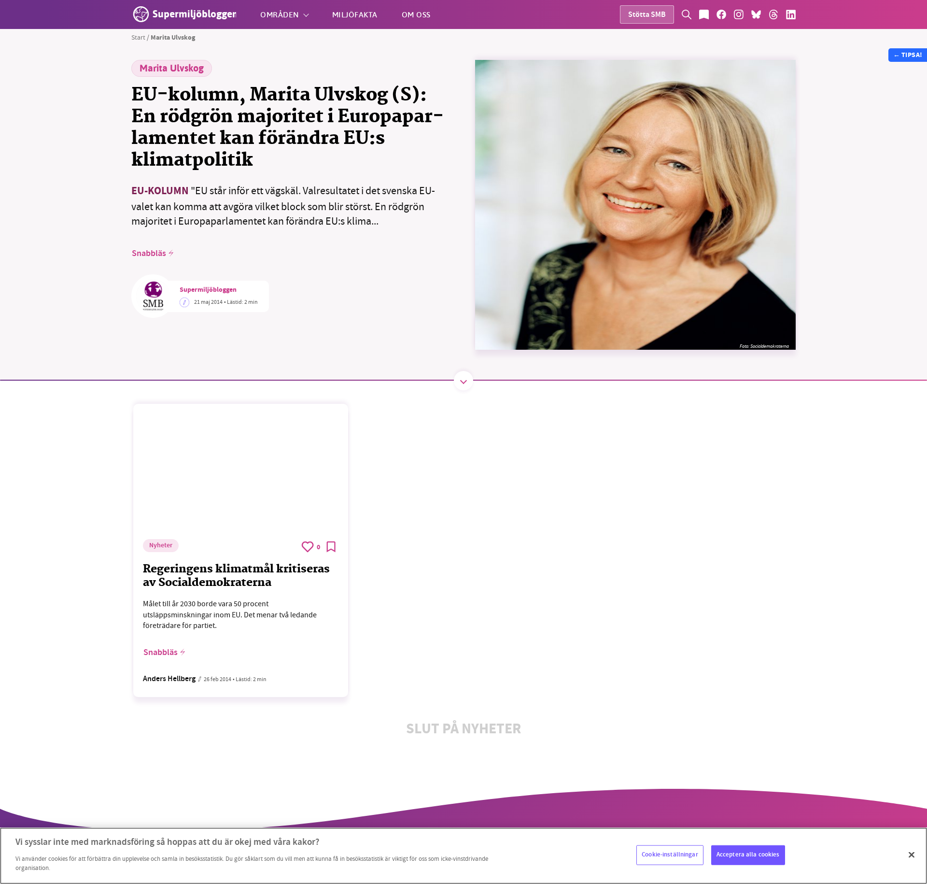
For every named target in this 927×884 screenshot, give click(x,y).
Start (138, 37)
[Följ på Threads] (773, 14)
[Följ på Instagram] (739, 14)
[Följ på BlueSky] (756, 14)
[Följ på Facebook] (721, 14)
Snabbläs (149, 253)
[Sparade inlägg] (704, 14)
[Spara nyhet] (331, 547)
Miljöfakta (355, 14)
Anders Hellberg (169, 679)
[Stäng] (911, 854)
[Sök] (686, 14)
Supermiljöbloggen (208, 290)
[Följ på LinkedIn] (791, 14)
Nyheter (160, 546)
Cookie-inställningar (670, 854)
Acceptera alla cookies (748, 854)
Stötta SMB (647, 15)
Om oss (416, 14)
